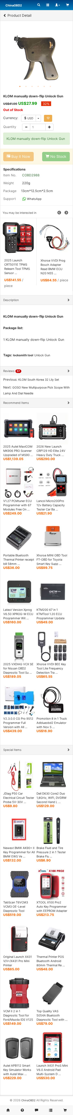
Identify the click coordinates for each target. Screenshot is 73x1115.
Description (11, 300)
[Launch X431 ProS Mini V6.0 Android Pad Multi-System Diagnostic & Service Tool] (52, 1047)
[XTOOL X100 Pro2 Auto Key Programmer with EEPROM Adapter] (52, 884)
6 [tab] (50, 86)
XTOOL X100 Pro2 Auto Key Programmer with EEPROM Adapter (51, 906)
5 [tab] (44, 86)
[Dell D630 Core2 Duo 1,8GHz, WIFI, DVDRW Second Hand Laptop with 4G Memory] (52, 775)
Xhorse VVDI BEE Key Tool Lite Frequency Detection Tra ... (51, 668)
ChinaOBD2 (28, 1100)
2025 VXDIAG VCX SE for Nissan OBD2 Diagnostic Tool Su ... (18, 668)
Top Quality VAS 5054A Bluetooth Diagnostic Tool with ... (52, 1015)
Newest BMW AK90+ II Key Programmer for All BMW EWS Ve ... (19, 852)
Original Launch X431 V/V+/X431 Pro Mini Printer (17, 961)
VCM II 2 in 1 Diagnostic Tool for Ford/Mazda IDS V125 (18, 1015)
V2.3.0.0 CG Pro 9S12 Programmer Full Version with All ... (18, 723)
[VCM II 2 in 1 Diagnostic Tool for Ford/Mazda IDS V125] (19, 992)
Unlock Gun (42, 355)
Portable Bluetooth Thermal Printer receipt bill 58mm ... (18, 559)
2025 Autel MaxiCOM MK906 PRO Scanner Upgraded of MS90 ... (18, 451)
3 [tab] (32, 86)
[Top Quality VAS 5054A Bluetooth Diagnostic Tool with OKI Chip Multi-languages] (52, 992)
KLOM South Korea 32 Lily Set (38, 379)
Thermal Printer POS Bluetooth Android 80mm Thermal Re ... (50, 961)
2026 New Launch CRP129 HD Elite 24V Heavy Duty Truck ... (50, 451)
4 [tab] (38, 86)
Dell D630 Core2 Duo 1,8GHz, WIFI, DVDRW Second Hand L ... (51, 798)
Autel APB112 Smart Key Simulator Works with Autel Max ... (17, 1070)
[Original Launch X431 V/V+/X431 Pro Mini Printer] (19, 938)
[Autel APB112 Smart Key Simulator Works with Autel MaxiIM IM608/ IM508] (19, 1047)
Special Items (12, 749)
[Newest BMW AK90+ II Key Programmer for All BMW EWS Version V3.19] (19, 829)
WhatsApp (34, 199)
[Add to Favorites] (48, 118)
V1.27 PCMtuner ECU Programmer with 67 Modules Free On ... (17, 505)
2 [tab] (26, 86)
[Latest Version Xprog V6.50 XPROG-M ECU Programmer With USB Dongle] (19, 591)
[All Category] (38, 5)
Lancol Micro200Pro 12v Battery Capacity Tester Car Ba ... (50, 505)
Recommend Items (16, 402)
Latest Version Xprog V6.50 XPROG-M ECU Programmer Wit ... (18, 614)
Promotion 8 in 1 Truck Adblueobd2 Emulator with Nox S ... (51, 723)
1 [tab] (20, 86)
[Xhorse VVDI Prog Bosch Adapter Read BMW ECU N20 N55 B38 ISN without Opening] (54, 237)
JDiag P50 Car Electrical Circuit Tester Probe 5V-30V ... (18, 798)
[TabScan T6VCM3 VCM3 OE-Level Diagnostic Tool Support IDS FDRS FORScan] (19, 884)
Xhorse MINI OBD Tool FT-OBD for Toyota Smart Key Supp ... (51, 559)
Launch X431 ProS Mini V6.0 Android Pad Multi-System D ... (52, 1070)
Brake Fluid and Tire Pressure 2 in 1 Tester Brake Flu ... (51, 852)
